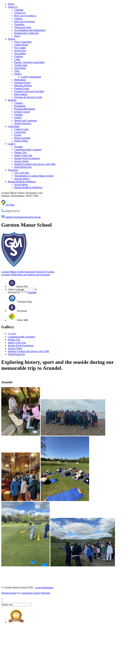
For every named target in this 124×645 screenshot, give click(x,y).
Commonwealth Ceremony (28, 149)
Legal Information (44, 587)
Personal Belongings (24, 108)
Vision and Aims (22, 27)
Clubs (17, 59)
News (17, 36)
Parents (11, 39)
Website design (9, 593)
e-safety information (31, 76)
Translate (31, 292)
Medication (20, 79)
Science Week (21, 161)
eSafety (18, 73)
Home (11, 4)
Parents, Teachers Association (29, 62)
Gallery (11, 143)
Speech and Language (25, 120)
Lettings (18, 18)
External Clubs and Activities (29, 91)
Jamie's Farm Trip (23, 155)
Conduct (18, 103)
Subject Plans (21, 140)
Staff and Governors (24, 21)
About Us (13, 7)
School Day (20, 50)
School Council (22, 111)
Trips (16, 71)
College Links (21, 129)
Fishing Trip (20, 152)
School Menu (21, 184)
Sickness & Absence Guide (28, 97)
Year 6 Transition (23, 41)
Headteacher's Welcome (26, 33)
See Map (10, 204)
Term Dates (20, 68)
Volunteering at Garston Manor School (34, 175)
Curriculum (13, 126)
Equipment (19, 106)
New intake (20, 47)
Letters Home (21, 44)
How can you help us (25, 15)
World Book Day (23, 167)
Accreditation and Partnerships (29, 30)
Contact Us (20, 12)
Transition (19, 24)
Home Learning (22, 138)
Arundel (18, 146)
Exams (17, 135)
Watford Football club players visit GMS (35, 164)
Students (12, 100)
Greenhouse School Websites (35, 593)
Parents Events (21, 88)
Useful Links (20, 65)
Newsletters (20, 53)
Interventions (20, 94)
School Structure (22, 123)
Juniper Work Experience (27, 158)
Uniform (18, 56)
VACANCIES (21, 172)
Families (18, 114)
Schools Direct (21, 178)
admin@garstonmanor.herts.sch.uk (23, 217)
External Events (22, 82)
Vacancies (13, 170)
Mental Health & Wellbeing (22, 181)
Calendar (18, 9)
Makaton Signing (23, 85)
